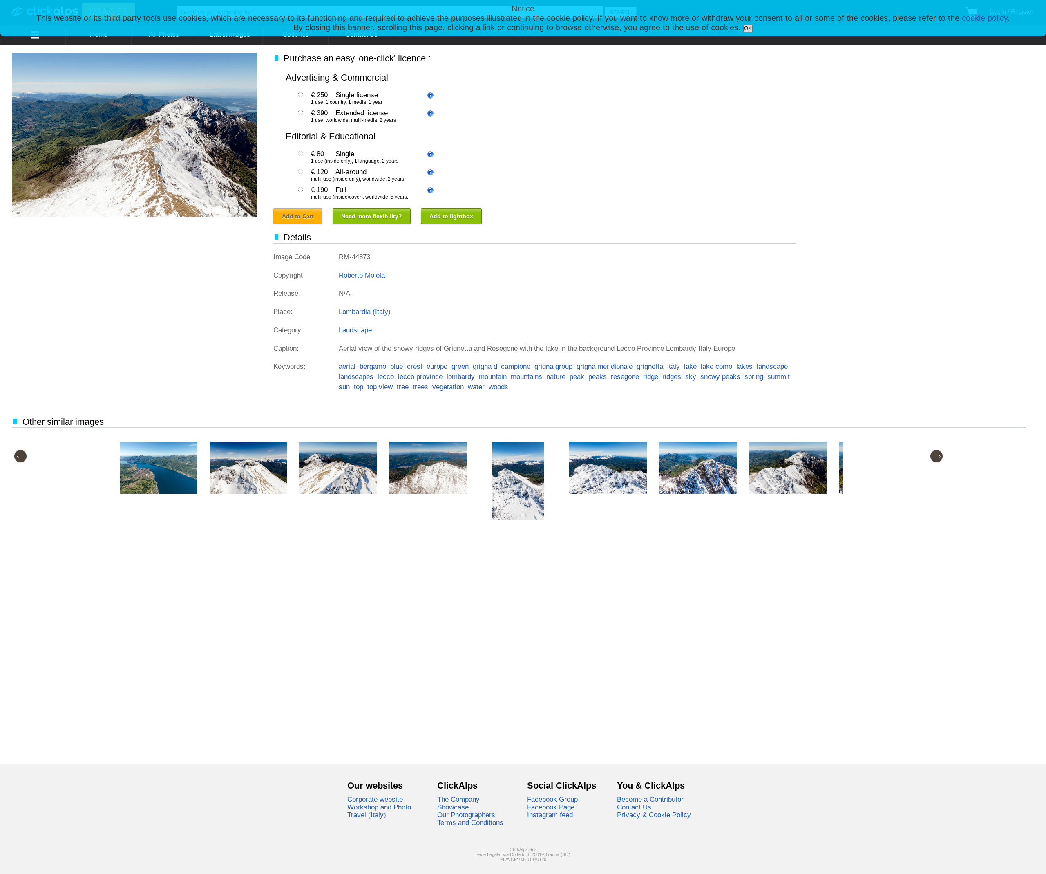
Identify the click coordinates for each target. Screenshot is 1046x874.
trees (420, 386)
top (358, 386)
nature (555, 376)
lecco (386, 376)
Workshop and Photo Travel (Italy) (379, 810)
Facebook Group (552, 799)
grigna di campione (501, 366)
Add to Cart (298, 216)
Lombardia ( (357, 311)
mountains (526, 376)
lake (690, 366)
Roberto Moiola (362, 275)
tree (403, 386)
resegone (625, 376)
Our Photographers (466, 814)
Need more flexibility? (371, 216)
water (476, 386)
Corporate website (375, 799)
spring (753, 376)
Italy (381, 311)
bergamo (373, 366)
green (460, 366)
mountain (493, 376)
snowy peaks (720, 376)
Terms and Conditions (470, 822)
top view (380, 386)
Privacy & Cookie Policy (654, 814)
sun (344, 386)
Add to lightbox (451, 216)
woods (498, 386)
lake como (716, 366)
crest (414, 366)
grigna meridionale (605, 366)
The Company (458, 799)
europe (437, 366)
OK (748, 28)
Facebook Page (550, 807)
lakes (744, 366)
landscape (772, 366)
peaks (597, 376)
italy (673, 366)
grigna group (553, 366)
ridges (671, 376)
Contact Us (634, 807)
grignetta (650, 366)
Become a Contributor (650, 799)
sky (690, 376)
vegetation (448, 386)
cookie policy (985, 17)
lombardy (461, 376)
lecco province (420, 376)
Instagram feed (550, 814)
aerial (347, 366)
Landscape (355, 330)
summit (778, 376)
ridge (650, 376)
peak (577, 376)
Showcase (453, 807)
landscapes (356, 376)
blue (396, 366)
